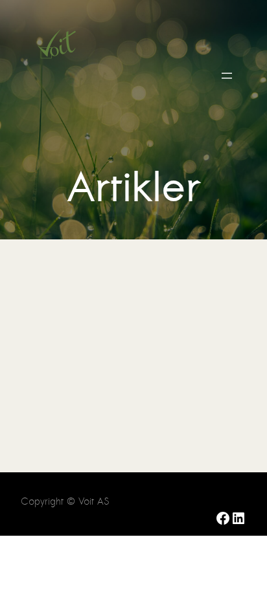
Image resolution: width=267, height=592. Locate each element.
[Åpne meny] (227, 75)
